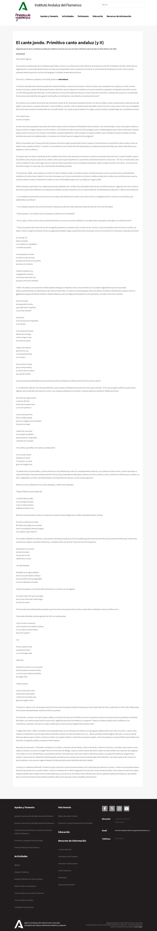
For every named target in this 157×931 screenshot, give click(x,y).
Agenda (17, 865)
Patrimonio (83, 16)
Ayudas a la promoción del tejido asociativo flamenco (34, 816)
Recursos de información (119, 16)
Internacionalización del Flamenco (27, 847)
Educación (98, 16)
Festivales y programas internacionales (28, 840)
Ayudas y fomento (49, 16)
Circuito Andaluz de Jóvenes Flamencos (29, 893)
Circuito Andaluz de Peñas (23, 900)
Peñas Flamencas (64, 870)
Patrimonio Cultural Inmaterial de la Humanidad (75, 823)
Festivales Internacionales (68, 863)
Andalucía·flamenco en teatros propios (28, 879)
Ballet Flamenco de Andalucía (25, 886)
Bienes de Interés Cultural (67, 816)
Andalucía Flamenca (21, 872)
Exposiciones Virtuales (66, 884)
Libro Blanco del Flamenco (68, 856)
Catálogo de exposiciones (24, 907)
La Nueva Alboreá (64, 849)
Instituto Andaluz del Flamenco (58, 5)
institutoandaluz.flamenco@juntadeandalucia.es (132, 830)
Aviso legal (138, 927)
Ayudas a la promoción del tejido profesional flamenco (34, 823)
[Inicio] (23, 6)
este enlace (63, 79)
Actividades (68, 16)
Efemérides (62, 877)
